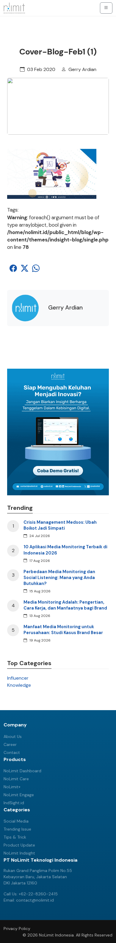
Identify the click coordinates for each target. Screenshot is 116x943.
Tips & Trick (15, 837)
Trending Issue (17, 829)
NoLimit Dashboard (22, 770)
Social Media (16, 821)
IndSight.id (14, 802)
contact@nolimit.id (35, 900)
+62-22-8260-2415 (38, 894)
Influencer (18, 678)
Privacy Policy (17, 928)
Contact (12, 752)
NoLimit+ (12, 786)
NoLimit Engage (19, 794)
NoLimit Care (16, 778)
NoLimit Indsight (19, 853)
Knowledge (19, 685)
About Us (13, 736)
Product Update (19, 845)
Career (10, 744)
